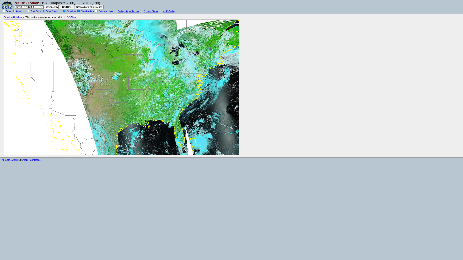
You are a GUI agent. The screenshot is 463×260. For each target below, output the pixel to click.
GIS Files (71, 17)
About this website (11, 160)
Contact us (35, 160)
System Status (151, 11)
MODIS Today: (27, 3)
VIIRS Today (169, 11)
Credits (24, 160)
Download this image (14, 17)
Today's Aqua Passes (128, 11)
